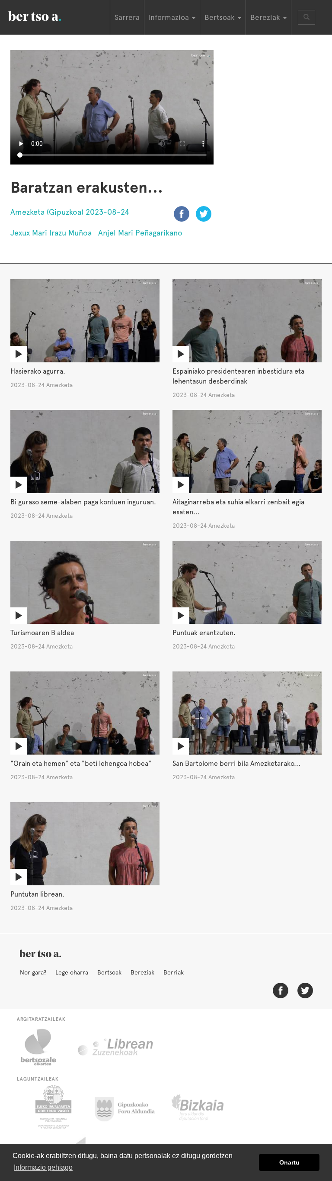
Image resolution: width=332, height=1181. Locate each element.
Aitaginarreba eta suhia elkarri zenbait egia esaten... (238, 507)
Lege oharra (71, 972)
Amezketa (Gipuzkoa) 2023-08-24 (69, 211)
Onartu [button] (289, 1162)
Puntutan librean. (37, 894)
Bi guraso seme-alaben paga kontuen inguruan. (83, 502)
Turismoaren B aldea (42, 633)
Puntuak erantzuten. (204, 633)
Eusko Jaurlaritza (52, 1107)
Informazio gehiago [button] (43, 1167)
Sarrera (127, 17)
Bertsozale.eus (44, 1047)
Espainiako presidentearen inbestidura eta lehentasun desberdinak (238, 376)
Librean (116, 1047)
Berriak (173, 972)
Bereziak (142, 972)
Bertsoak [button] (220, 17)
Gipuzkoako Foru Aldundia (130, 1107)
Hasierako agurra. (37, 371)
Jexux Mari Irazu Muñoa (51, 232)
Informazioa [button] (170, 17)
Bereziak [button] (266, 17)
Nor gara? (33, 972)
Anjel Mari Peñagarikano (140, 232)
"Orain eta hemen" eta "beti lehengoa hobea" (80, 763)
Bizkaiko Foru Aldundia (207, 1107)
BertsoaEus (47, 15)
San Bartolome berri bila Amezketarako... (236, 763)
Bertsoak (109, 972)
